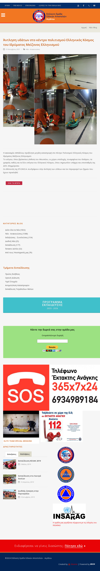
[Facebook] (83, 5)
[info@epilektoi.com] (94, 5)
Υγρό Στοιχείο (11, 281)
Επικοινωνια (30, 5)
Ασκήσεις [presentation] (11, 454)
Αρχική (84, 27)
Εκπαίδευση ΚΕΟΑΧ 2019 (29, 461)
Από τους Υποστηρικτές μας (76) (18, 252)
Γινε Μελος (17, 5)
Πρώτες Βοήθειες (12, 274)
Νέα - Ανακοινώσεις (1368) (16, 233)
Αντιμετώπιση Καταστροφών (17, 285)
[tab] (11, 454)
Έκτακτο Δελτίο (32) (13, 248)
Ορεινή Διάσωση (12, 278)
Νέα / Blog (93, 27)
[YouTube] (78, 5)
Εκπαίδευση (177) (12, 245)
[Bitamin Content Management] (92, 564)
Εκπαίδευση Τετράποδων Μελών (19, 289)
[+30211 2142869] (89, 5)
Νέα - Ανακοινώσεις (33, 49)
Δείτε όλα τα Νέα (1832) (15, 230)
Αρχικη (7, 5)
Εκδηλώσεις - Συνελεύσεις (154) (19, 237)
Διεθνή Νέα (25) (12, 241)
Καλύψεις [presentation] (25, 454)
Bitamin (74, 564)
